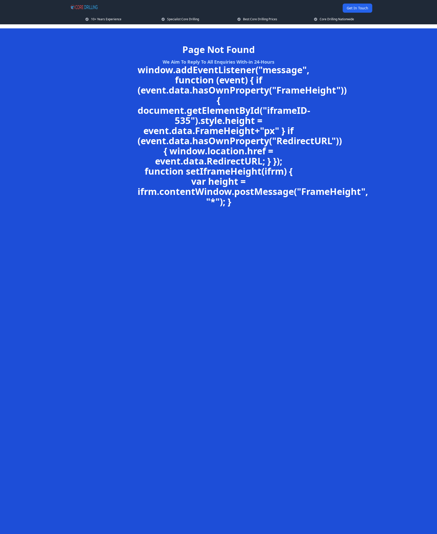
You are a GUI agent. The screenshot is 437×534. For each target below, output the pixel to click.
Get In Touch (357, 8)
